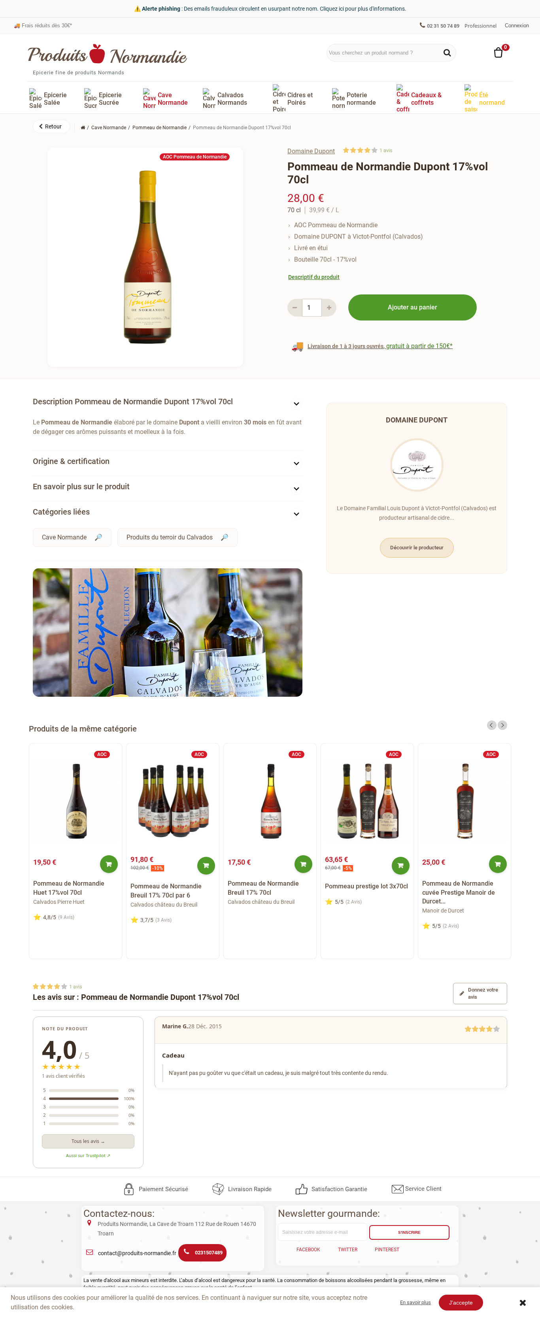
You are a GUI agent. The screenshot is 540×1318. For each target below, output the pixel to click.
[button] (51, 126)
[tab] (167, 403)
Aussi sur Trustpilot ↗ (88, 1155)
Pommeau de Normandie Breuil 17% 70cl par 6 (166, 890)
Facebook (308, 1249)
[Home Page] (83, 127)
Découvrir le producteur (417, 548)
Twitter (347, 1249)
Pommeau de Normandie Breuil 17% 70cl (263, 888)
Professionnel (480, 25)
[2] (353, 150)
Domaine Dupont (311, 151)
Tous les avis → (88, 1141)
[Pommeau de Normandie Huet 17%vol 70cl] (75, 801)
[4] (367, 150)
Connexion (517, 25)
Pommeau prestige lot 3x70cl (366, 886)
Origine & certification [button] (71, 461)
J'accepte (461, 1302)
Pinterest (387, 1249)
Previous (492, 725)
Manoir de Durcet (443, 910)
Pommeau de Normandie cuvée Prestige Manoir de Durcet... (458, 892)
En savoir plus (415, 1302)
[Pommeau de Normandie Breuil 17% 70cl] (270, 801)
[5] (375, 150)
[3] (360, 150)
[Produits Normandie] (108, 54)
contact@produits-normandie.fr (137, 1253)
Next (502, 725)
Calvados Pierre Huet (59, 902)
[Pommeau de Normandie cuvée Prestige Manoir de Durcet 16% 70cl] (464, 801)
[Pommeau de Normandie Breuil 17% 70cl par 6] (172, 801)
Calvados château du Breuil (163, 904)
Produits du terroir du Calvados (170, 537)
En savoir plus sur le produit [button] (81, 486)
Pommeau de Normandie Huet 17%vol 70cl (68, 888)
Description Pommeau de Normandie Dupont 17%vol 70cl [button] (133, 401)
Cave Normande (64, 537)
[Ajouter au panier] (109, 864)
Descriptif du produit (314, 277)
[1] (346, 150)
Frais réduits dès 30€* (43, 25)
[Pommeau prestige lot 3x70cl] (367, 801)
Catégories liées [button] (61, 512)
